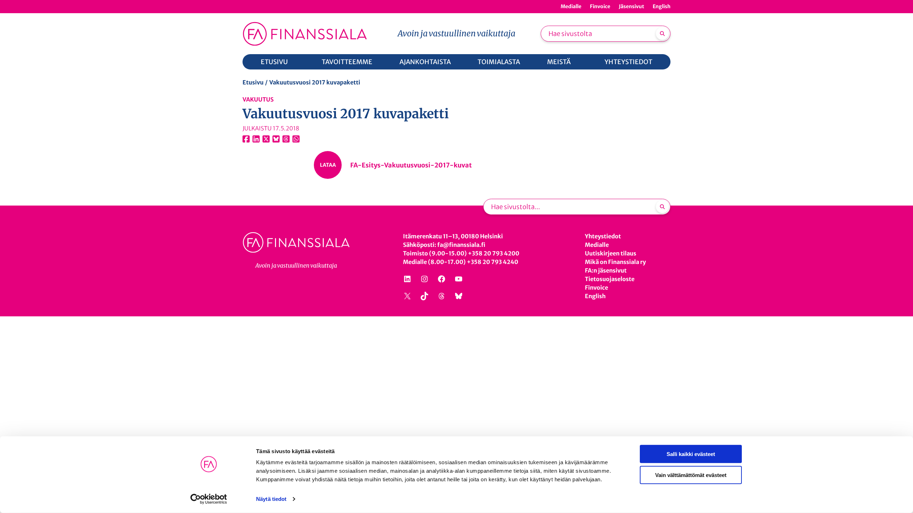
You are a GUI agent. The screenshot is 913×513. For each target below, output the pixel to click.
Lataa (328, 165)
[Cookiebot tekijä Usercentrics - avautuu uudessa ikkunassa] (209, 499)
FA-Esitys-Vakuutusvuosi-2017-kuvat (411, 165)
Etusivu (253, 82)
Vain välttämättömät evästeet (690, 475)
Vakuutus (258, 99)
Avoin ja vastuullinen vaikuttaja (456, 33)
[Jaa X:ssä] (266, 138)
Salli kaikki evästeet (691, 454)
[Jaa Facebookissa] (246, 138)
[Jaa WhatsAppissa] (296, 138)
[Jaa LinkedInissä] (256, 138)
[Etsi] (662, 33)
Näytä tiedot (271, 499)
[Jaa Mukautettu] (286, 138)
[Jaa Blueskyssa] (276, 138)
